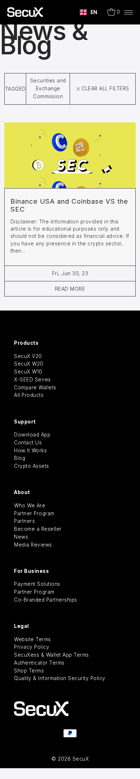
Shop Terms (29, 671)
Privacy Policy (31, 647)
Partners (24, 521)
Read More (70, 289)
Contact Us (28, 442)
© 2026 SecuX (70, 759)
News (21, 537)
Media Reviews (33, 545)
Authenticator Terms (39, 663)
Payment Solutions (37, 584)
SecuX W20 (28, 364)
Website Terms (32, 639)
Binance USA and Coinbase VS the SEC (69, 205)
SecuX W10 (28, 372)
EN (94, 12)
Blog (19, 458)
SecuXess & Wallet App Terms (51, 655)
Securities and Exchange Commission (48, 88)
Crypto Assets (31, 466)
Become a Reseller (38, 529)
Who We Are (29, 505)
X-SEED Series (32, 379)
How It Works (30, 450)
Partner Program (34, 513)
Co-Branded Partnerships (45, 600)
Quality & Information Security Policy (60, 678)
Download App (32, 435)
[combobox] (88, 12)
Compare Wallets (35, 387)
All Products (28, 395)
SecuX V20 (28, 356)
